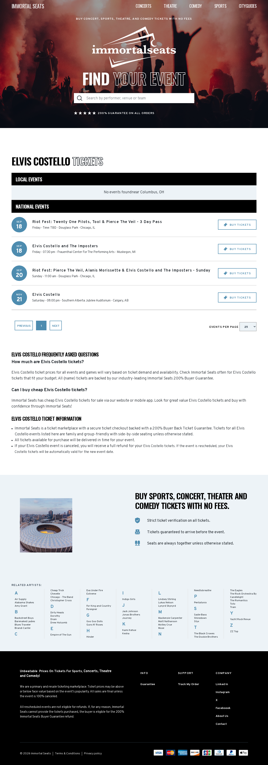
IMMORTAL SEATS (28, 6)
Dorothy (55, 616)
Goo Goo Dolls (94, 621)
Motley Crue (165, 625)
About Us (222, 716)
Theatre (170, 6)
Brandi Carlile (22, 628)
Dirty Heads (57, 612)
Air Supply (20, 599)
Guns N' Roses (94, 625)
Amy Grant (21, 606)
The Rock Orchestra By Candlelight (243, 595)
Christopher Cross (61, 600)
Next (55, 326)
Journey (126, 618)
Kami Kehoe (129, 630)
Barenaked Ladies (25, 621)
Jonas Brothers (131, 614)
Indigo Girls (128, 599)
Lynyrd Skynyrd (167, 606)
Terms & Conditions (67, 753)
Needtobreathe (202, 590)
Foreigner (91, 609)
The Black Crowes (204, 633)
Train (233, 607)
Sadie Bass (200, 614)
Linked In (222, 684)
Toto (232, 604)
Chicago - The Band (61, 597)
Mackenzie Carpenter (170, 618)
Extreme (91, 594)
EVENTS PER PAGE (224, 327)
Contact (221, 724)
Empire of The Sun (60, 635)
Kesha (125, 633)
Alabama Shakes (24, 602)
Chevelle (55, 594)
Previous (23, 326)
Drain (53, 619)
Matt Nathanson (167, 621)
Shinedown (200, 618)
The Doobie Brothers (206, 637)
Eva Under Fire (94, 590)
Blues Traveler (23, 625)
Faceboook (223, 708)
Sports (220, 6)
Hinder (90, 637)
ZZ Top (234, 631)
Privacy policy (93, 753)
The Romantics (238, 600)
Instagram (223, 692)
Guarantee (147, 684)
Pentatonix (200, 602)
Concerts (143, 6)
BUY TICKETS (240, 225)
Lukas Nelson (165, 602)
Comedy (195, 6)
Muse (161, 628)
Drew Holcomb (58, 622)
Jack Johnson (130, 611)
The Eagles (236, 590)
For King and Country (98, 606)
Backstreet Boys (24, 618)
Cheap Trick (57, 590)
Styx (196, 621)
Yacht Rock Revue (240, 619)
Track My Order (188, 684)
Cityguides (247, 6)
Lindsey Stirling (167, 599)
